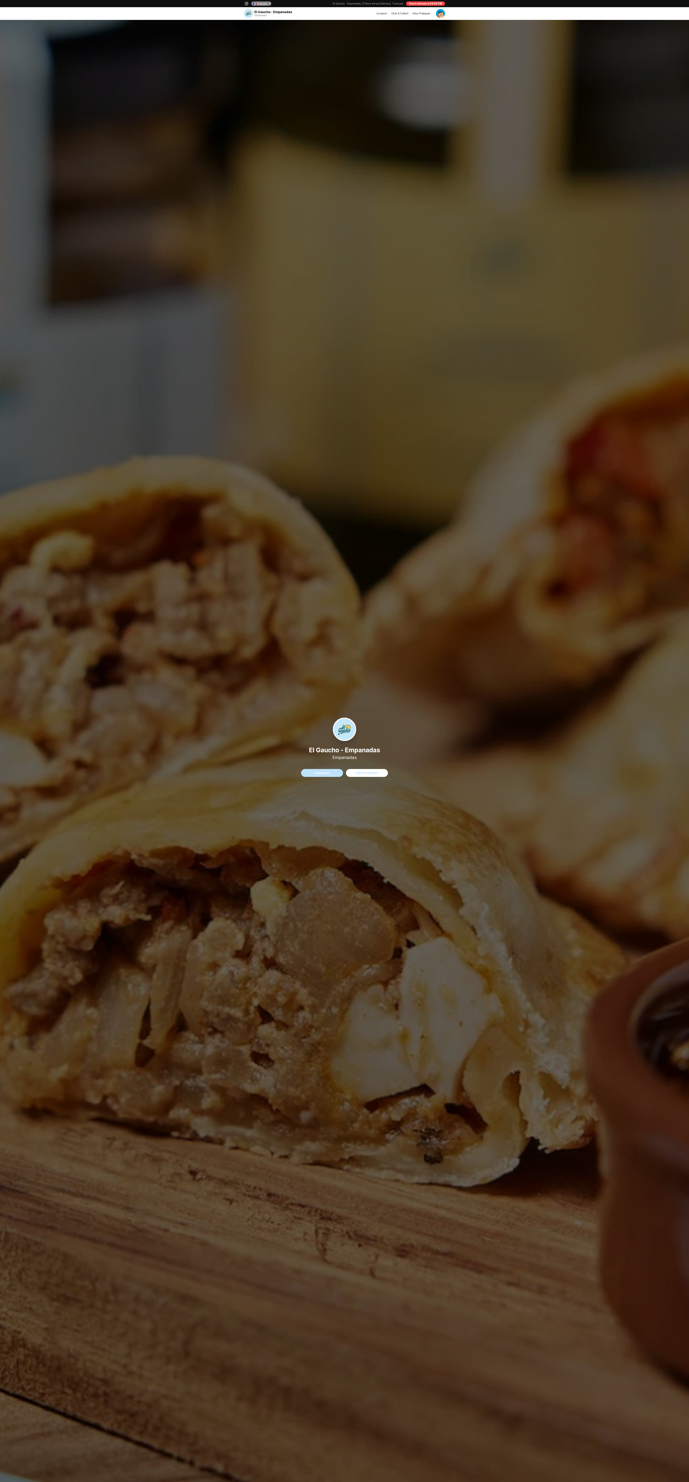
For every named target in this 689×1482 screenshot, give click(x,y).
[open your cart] (440, 13)
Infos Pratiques (421, 13)
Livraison (382, 13)
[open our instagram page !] (246, 3)
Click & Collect (399, 13)
